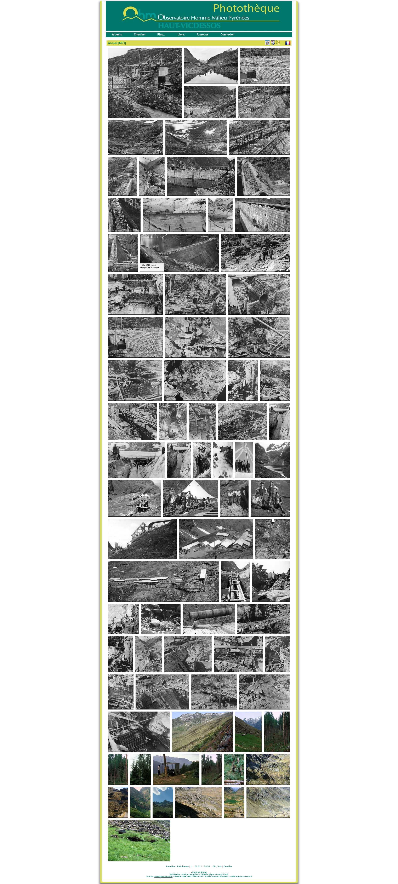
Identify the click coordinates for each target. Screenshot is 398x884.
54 (208, 866)
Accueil (113, 43)
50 (196, 866)
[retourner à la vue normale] (278, 42)
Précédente (183, 866)
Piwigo (204, 872)
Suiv (219, 866)
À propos (203, 34)
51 (199, 866)
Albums (117, 34)
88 (214, 866)
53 (205, 866)
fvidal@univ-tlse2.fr (163, 877)
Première (170, 866)
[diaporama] (273, 42)
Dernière (227, 866)
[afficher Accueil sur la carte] (283, 42)
